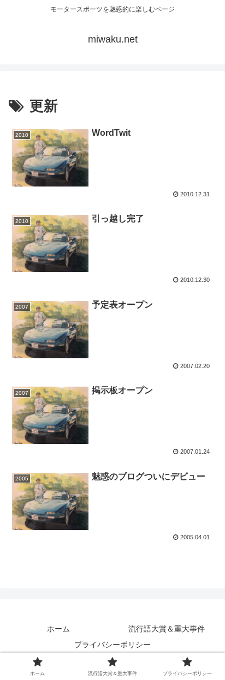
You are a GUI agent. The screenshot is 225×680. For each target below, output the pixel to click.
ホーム (58, 628)
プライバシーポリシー (112, 644)
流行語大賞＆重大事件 (166, 628)
